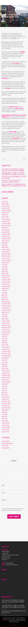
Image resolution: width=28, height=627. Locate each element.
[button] (25, 2)
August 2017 (5, 384)
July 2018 (4, 360)
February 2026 (6, 206)
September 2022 (6, 260)
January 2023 (5, 251)
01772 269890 (9, 563)
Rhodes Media (6, 20)
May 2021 (4, 295)
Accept (12, 625)
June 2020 (5, 316)
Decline (15, 625)
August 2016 (5, 410)
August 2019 (5, 334)
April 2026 (5, 202)
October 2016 (5, 405)
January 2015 (5, 431)
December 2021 (6, 280)
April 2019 (4, 342)
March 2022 (5, 273)
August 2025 (5, 212)
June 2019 (4, 338)
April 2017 (4, 392)
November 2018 (6, 353)
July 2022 (4, 264)
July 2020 (4, 314)
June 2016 (4, 414)
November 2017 (6, 377)
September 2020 (6, 310)
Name (4, 485)
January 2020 (5, 323)
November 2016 (6, 403)
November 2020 (6, 306)
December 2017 (6, 375)
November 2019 (6, 327)
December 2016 (6, 401)
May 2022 (4, 269)
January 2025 (5, 221)
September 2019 (6, 332)
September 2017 (6, 382)
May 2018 (4, 364)
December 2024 (6, 223)
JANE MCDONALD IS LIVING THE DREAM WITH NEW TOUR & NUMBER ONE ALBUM (13, 173)
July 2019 (4, 336)
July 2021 (4, 290)
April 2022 (5, 271)
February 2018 (6, 371)
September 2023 (6, 238)
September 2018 (6, 356)
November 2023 (6, 234)
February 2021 (6, 301)
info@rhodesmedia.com (12, 564)
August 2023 (5, 241)
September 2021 (6, 286)
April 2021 (4, 297)
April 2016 (4, 418)
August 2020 (5, 312)
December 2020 (6, 303)
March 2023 (5, 247)
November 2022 (6, 256)
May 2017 (4, 390)
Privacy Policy (5, 620)
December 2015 (6, 427)
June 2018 (4, 362)
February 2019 (6, 347)
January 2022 (5, 277)
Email (3, 492)
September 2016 (6, 408)
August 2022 (5, 262)
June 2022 (5, 267)
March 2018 (5, 369)
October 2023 (6, 236)
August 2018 (5, 358)
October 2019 (5, 329)
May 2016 (4, 416)
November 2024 (6, 225)
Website (4, 500)
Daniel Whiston (6, 441)
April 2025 (5, 215)
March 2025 (5, 217)
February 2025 (6, 219)
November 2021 (6, 282)
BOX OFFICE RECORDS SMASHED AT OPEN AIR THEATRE (14, 177)
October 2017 (5, 379)
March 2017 (5, 395)
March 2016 (5, 421)
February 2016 (6, 423)
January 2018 (5, 373)
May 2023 (4, 243)
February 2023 (6, 249)
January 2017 (5, 399)
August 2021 (5, 288)
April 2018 (4, 366)
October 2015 (5, 429)
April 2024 (5, 228)
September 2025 (6, 210)
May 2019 (4, 340)
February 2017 (6, 397)
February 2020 (6, 321)
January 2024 (5, 232)
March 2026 (5, 204)
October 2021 (5, 284)
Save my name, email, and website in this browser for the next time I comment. (13, 509)
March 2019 (5, 345)
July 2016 (4, 412)
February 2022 (6, 275)
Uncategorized (6, 448)
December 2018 (6, 351)
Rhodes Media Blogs (7, 443)
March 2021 (5, 299)
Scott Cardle (5, 445)
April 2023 (5, 245)
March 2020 (5, 319)
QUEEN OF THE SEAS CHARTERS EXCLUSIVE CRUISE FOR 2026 (11, 181)
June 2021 (4, 293)
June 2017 (4, 388)
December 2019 (6, 325)
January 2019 (5, 349)
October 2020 (6, 308)
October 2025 (6, 208)
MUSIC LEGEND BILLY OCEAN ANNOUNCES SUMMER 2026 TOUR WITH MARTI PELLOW (14, 185)
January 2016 (5, 425)
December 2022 (6, 254)
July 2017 (4, 386)
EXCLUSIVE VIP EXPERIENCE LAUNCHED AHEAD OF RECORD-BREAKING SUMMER (13, 170)
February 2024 (6, 230)
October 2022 (6, 258)
